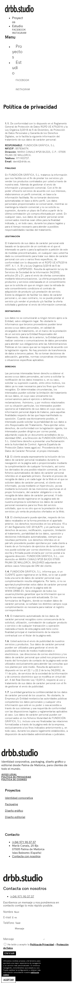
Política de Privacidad (16, 777)
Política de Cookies (14, 779)
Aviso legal (9, 774)
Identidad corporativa (19, 798)
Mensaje (9, 939)
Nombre (8, 912)
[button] (14, 35)
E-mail (7, 917)
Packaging (11, 804)
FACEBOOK (19, 29)
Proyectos (17, 51)
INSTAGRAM (19, 32)
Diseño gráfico (14, 810)
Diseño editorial (15, 817)
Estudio (17, 26)
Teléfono (9, 923)
